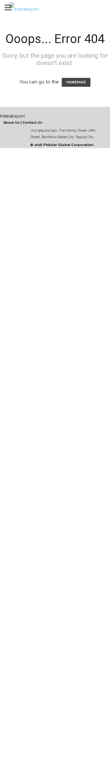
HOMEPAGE (76, 82)
